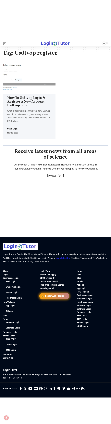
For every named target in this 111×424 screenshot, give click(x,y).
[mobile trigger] (5, 43)
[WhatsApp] (78, 389)
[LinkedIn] (50, 389)
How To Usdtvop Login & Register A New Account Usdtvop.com (26, 101)
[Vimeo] (63, 389)
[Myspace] (58, 389)
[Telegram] (73, 389)
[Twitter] (25, 389)
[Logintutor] (55, 43)
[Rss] (82, 389)
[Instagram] (45, 389)
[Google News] (35, 389)
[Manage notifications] (6, 417)
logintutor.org (63, 258)
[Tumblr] (54, 389)
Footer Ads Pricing (54, 296)
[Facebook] (21, 389)
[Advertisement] (55, 20)
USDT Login (12, 128)
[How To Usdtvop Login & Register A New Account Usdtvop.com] (29, 78)
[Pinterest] (40, 389)
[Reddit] (68, 389)
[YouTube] (30, 389)
